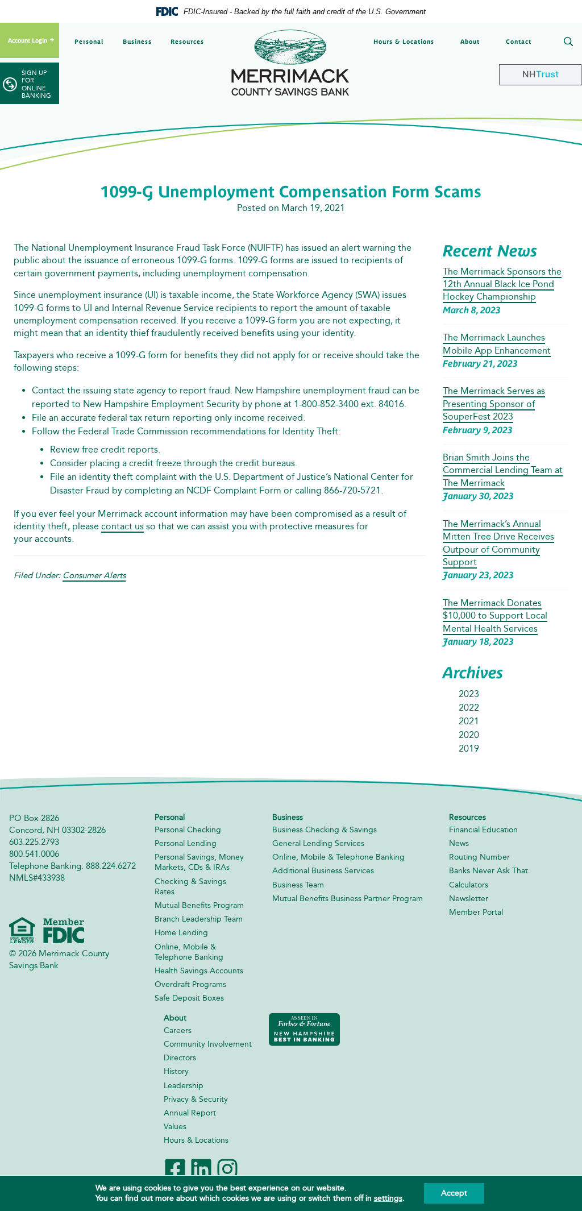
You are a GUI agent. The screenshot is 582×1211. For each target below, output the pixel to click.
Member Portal (476, 912)
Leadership (183, 1085)
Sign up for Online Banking (36, 84)
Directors (180, 1058)
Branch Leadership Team (199, 919)
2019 (469, 748)
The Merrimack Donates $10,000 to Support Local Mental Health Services (495, 616)
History (176, 1071)
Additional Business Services (323, 871)
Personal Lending (186, 843)
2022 (469, 707)
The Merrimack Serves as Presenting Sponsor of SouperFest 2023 (494, 403)
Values (175, 1126)
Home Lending (181, 933)
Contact (518, 41)
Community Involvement (208, 1044)
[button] (566, 42)
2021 (469, 721)
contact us (122, 526)
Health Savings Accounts (199, 971)
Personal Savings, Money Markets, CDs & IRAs (199, 862)
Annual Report (190, 1113)
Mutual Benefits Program (199, 905)
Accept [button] (454, 1193)
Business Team (298, 885)
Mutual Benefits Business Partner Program (347, 898)
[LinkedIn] (201, 1167)
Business (137, 41)
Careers (178, 1030)
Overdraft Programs (190, 984)
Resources (187, 41)
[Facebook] (175, 1167)
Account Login (27, 40)
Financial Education (483, 830)
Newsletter (468, 898)
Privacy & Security (196, 1099)
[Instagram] (227, 1167)
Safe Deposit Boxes (189, 998)
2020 (469, 734)
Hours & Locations (403, 41)
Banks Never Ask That (488, 871)
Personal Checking (188, 830)
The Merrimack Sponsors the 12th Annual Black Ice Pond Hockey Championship (502, 284)
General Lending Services (318, 843)
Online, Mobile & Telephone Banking (189, 952)
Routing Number (479, 857)
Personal (88, 41)
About (470, 41)
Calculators (468, 885)
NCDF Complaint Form (233, 490)
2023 (469, 694)
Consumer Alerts (94, 575)
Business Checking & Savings (324, 830)
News (459, 843)
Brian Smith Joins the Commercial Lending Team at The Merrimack (503, 470)
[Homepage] (291, 62)
